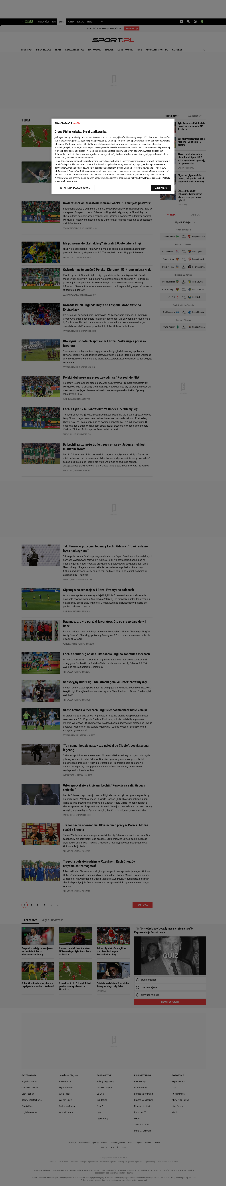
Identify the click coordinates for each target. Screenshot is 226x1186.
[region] (113, 156)
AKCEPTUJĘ (161, 188)
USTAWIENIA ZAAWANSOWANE (75, 188)
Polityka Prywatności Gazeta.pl (146, 178)
